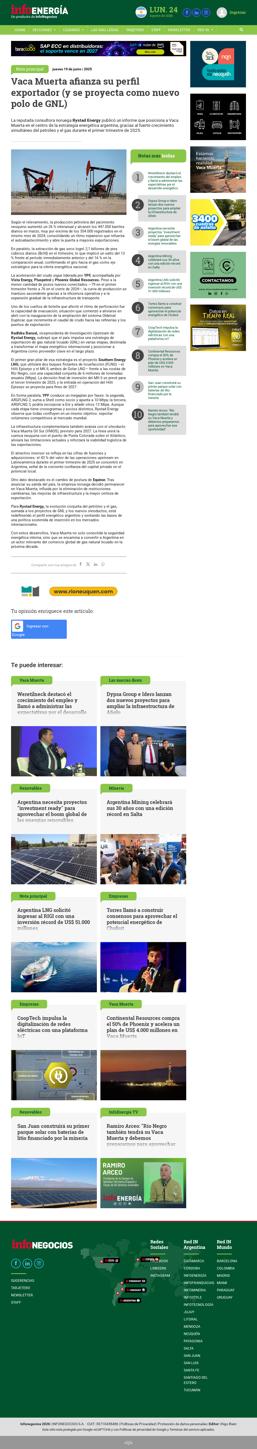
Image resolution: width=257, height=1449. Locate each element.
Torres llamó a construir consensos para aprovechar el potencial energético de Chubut (164, 309)
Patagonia (193, 1341)
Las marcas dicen (125, 680)
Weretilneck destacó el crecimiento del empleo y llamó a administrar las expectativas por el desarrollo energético (165, 180)
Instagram (160, 1275)
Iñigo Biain (228, 1424)
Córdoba (192, 1268)
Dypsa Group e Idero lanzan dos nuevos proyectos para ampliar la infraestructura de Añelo (164, 208)
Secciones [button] (43, 29)
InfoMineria (195, 1290)
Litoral (191, 1319)
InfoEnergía (195, 1275)
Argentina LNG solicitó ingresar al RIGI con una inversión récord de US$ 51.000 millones (165, 285)
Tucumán (192, 1390)
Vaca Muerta (32, 680)
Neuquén (192, 1334)
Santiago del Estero (196, 1380)
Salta (189, 1348)
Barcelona (227, 1261)
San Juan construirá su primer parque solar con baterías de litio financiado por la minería (164, 390)
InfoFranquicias (199, 1283)
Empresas (118, 896)
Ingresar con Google (30, 630)
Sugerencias (22, 1281)
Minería (116, 788)
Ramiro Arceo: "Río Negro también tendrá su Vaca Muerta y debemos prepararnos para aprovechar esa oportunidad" (163, 420)
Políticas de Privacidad (138, 1424)
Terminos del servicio (184, 1429)
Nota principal (30, 69)
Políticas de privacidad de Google (142, 1429)
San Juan (192, 1356)
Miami (222, 1283)
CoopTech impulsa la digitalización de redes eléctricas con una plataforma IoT (164, 333)
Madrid (223, 1275)
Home (20, 29)
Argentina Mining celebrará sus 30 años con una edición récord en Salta (164, 261)
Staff (156, 29)
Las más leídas (105, 29)
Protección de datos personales (182, 1424)
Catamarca (194, 1261)
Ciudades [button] (72, 29)
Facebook (159, 1261)
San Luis (191, 1363)
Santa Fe (191, 1370)
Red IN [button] (204, 29)
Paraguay (225, 1290)
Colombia (226, 1268)
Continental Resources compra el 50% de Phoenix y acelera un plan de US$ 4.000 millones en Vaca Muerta (164, 361)
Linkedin (158, 1268)
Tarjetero (135, 29)
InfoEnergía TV (123, 1112)
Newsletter (179, 29)
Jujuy (189, 1312)
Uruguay (224, 1297)
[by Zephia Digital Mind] (128, 1442)
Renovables (31, 788)
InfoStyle (193, 1297)
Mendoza (192, 1326)
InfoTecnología (198, 1305)
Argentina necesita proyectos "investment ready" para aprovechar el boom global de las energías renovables (164, 235)
